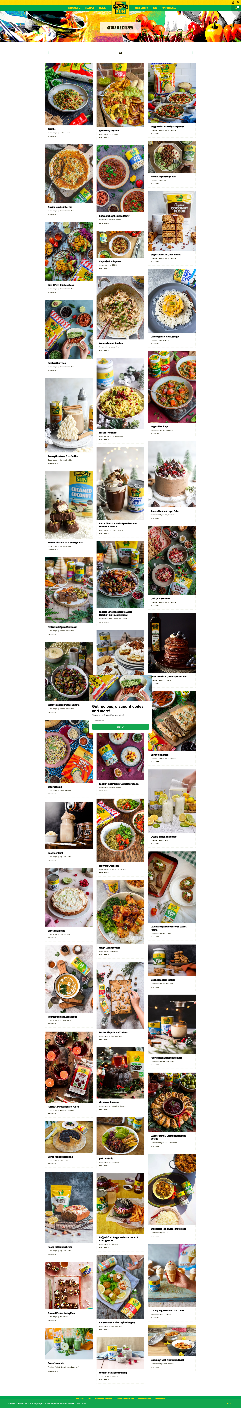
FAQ (155, 8)
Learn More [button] (81, 1403)
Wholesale (169, 8)
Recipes (89, 8)
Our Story (141, 8)
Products (74, 8)
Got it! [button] (228, 1403)
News (102, 8)
